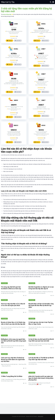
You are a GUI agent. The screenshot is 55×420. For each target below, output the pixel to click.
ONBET (43, 74)
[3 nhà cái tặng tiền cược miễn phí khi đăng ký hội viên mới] (7, 1)
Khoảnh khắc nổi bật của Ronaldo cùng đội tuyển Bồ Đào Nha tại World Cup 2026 (41, 305)
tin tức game (4, 283)
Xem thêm (18, 40)
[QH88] (11, 25)
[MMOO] (11, 126)
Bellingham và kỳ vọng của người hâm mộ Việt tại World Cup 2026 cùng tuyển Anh (13, 341)
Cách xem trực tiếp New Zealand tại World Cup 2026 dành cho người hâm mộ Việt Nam (13, 359)
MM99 (16, 100)
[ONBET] (38, 75)
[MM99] (11, 101)
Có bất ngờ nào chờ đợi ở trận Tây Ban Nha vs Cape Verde (41, 323)
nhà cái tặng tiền (7, 14)
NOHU (43, 125)
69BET (43, 49)
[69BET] (38, 50)
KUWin (16, 49)
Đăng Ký (10, 40)
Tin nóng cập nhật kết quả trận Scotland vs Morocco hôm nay (11, 288)
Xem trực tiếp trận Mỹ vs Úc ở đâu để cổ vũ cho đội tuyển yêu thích (13, 304)
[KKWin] (38, 25)
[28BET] (38, 101)
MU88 (16, 74)
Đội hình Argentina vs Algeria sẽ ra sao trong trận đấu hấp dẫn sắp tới (41, 288)
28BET (43, 100)
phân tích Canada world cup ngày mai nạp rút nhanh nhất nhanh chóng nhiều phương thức (41, 378)
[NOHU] (39, 126)
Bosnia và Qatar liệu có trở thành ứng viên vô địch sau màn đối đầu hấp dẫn (13, 323)
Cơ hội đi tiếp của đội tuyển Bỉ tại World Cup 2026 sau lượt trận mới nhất (41, 340)
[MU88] (11, 75)
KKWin (43, 24)
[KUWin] (11, 50)
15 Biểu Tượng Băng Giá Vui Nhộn (11, 376)
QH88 (16, 24)
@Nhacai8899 (40, 416)
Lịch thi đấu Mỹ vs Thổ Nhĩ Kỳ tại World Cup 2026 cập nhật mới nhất (41, 358)
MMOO (16, 125)
